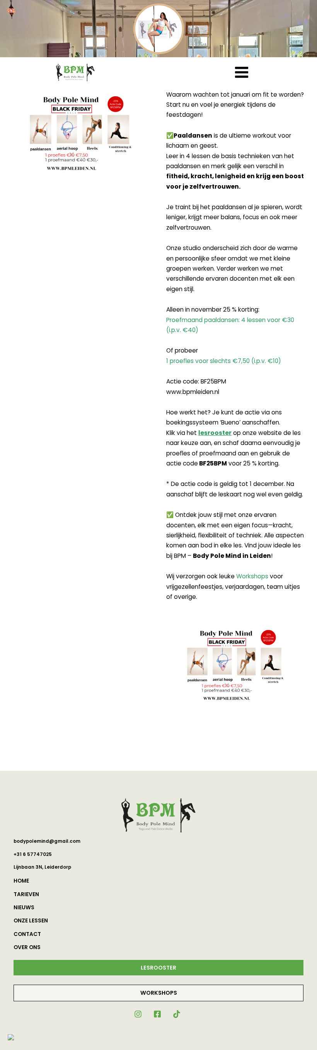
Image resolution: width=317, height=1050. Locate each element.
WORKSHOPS (158, 993)
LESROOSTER (158, 968)
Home (21, 881)
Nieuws (24, 907)
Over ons (27, 947)
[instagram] (138, 1014)
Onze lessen (31, 920)
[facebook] (158, 1014)
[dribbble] (177, 1014)
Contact (27, 934)
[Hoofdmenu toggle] (241, 72)
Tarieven (26, 894)
